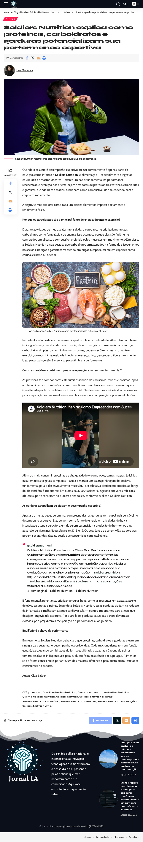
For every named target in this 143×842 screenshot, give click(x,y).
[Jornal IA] (14, 4)
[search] (118, 4)
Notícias (10, 19)
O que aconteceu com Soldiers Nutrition (103, 692)
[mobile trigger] (7, 4)
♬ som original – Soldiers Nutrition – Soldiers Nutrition (62, 590)
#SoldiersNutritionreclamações (97, 581)
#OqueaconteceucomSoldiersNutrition (99, 577)
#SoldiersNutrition (105, 572)
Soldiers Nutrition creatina (95, 696)
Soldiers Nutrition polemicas (78, 701)
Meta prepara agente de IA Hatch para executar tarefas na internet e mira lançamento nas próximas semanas (129, 796)
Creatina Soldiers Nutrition (59, 692)
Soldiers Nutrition (66, 175)
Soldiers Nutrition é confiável (40, 701)
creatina (36, 692)
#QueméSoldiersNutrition (47, 577)
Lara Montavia (24, 70)
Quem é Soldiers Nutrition (38, 696)
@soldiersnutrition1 (39, 545)
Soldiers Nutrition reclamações (117, 701)
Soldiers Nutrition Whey (37, 706)
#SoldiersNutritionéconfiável (49, 581)
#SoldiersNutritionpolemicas (49, 586)
